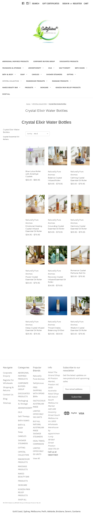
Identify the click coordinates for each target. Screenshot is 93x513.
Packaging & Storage (11, 68)
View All (36, 458)
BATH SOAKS (80, 68)
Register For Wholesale (8, 381)
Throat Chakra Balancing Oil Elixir (56, 329)
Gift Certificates (50, 3)
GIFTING (70, 74)
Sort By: (29, 134)
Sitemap (7, 403)
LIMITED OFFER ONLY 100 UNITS (38, 414)
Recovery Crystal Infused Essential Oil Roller (57, 279)
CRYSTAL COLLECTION (10, 81)
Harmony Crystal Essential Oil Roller (79, 227)
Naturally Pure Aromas (39, 377)
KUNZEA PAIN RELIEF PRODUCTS (68, 87)
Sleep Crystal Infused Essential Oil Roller (35, 329)
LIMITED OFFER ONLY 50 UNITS (38, 451)
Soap (22, 74)
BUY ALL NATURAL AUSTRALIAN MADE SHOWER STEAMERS (38, 429)
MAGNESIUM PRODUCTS (35, 81)
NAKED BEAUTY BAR (10, 87)
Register (77, 3)
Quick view (35, 156)
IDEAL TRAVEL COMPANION (39, 442)
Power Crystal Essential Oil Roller (34, 278)
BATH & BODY (7, 74)
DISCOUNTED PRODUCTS (69, 61)
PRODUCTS (29, 87)
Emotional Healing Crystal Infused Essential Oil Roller (34, 228)
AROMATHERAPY (34, 68)
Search (35, 3)
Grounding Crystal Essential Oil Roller (56, 227)
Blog (5, 399)
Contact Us (8, 394)
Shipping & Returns (8, 389)
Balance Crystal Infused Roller (55, 179)
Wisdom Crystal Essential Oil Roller (79, 329)
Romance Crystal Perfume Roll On (78, 271)
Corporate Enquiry (7, 374)
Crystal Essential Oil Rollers (11, 138)
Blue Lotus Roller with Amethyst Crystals (33, 174)
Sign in (65, 3)
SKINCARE (44, 87)
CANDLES (35, 74)
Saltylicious (38, 383)
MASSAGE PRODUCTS (60, 81)
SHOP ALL (6, 94)
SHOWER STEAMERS (54, 74)
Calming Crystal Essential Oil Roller (79, 179)
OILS (50, 68)
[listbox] (42, 134)
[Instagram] (27, 3)
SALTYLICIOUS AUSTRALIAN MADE (39, 403)
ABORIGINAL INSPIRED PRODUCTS (15, 61)
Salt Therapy (64, 68)
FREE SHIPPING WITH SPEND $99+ (38, 392)
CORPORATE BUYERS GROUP (44, 61)
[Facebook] (23, 3)
